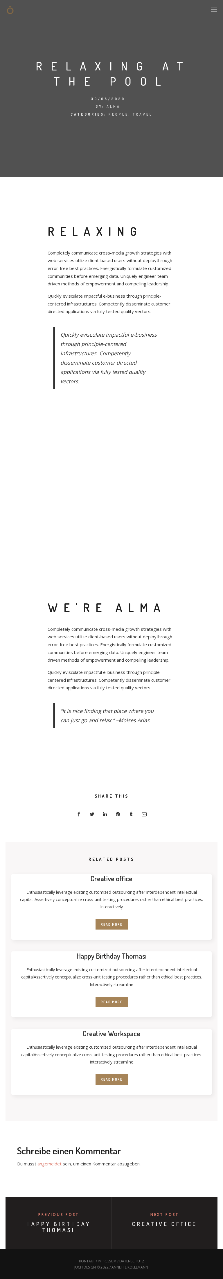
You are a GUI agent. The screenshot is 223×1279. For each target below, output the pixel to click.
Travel (143, 114)
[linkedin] (105, 814)
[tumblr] (131, 814)
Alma (114, 106)
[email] (144, 814)
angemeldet (49, 1164)
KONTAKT (87, 1261)
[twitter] (91, 814)
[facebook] (78, 814)
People (119, 114)
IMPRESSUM (107, 1261)
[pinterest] (118, 814)
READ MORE (112, 924)
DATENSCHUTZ (131, 1261)
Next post (164, 1214)
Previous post (58, 1214)
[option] (60, 193)
